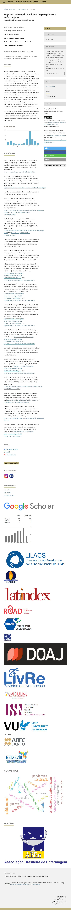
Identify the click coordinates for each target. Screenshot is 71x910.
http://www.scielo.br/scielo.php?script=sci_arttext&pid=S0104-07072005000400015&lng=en (18, 368)
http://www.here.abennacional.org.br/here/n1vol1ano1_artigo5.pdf (24, 188)
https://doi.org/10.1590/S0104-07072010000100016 (19, 344)
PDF (48, 28)
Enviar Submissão (11, 463)
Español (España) (11, 455)
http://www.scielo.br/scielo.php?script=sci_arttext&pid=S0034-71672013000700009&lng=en (14, 296)
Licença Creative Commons (57, 135)
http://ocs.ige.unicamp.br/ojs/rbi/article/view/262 (21, 400)
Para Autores (7, 492)
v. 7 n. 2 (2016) (21, 9)
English (8, 452)
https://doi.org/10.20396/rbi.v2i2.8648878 (16, 402)
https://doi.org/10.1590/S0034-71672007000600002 (19, 280)
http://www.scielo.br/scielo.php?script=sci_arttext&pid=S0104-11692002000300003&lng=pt (14, 321)
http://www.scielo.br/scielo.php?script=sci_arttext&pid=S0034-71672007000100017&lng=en (18, 434)
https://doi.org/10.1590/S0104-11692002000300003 (19, 326)
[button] (55, 148)
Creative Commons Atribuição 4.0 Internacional (25, 884)
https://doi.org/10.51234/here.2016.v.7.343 (20, 52)
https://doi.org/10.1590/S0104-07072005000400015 (19, 373)
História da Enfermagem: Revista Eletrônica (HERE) (26, 2)
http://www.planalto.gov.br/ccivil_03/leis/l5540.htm (19, 172)
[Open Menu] (4, 2)
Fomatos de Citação (53, 73)
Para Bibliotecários (9, 495)
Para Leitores (7, 490)
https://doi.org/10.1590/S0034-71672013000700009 (19, 300)
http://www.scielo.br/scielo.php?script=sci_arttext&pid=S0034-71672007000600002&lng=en (14, 275)
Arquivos (12, 9)
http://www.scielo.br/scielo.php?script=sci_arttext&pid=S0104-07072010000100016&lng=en (18, 339)
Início (6, 9)
